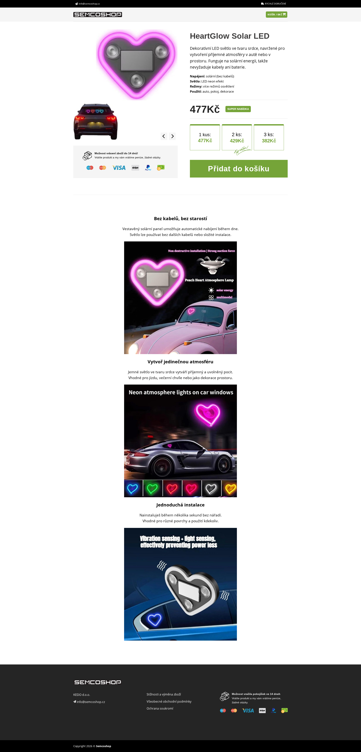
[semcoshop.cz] (99, 14)
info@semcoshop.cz (89, 3)
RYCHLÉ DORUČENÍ (275, 3)
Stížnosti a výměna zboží (164, 694)
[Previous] (164, 136)
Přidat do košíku (238, 169)
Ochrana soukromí (160, 708)
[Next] (172, 136)
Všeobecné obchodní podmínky (169, 701)
